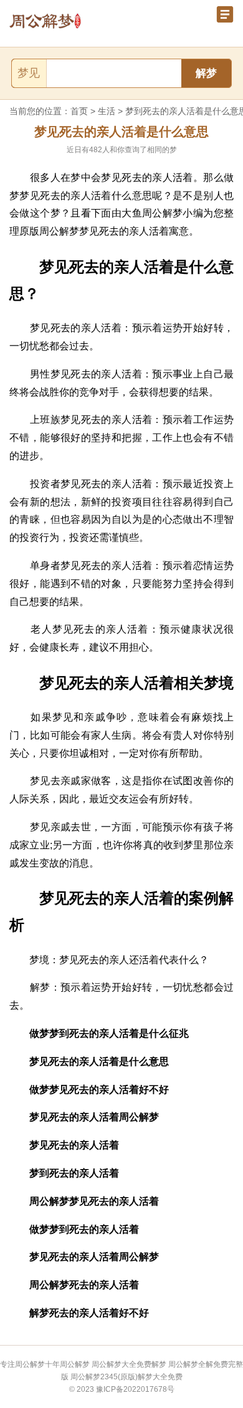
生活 (106, 111)
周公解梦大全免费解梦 (129, 1364)
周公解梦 (75, 1364)
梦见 (28, 73)
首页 (79, 111)
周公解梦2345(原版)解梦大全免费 (126, 1376)
